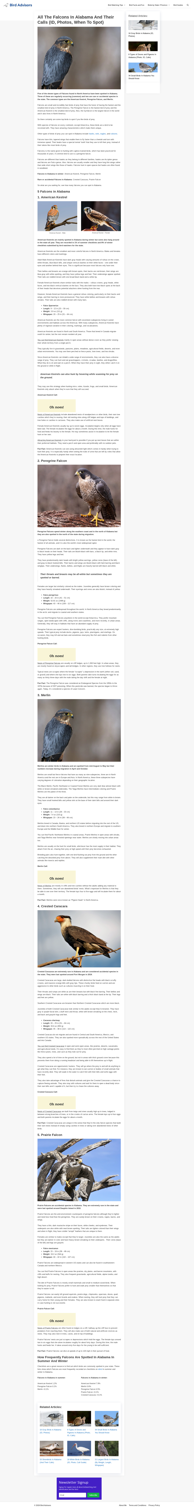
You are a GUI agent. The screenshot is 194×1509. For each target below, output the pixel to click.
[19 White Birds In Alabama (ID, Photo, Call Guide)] (79, 1455)
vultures (113, 134)
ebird (100, 1369)
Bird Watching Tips (115, 5)
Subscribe (93, 1495)
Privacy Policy (154, 1505)
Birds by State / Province (157, 5)
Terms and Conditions (137, 1505)
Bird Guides (178, 5)
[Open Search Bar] (188, 5)
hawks (91, 134)
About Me (123, 1505)
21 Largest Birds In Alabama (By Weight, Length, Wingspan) (107, 1462)
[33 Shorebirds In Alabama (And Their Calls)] (51, 1455)
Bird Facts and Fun (136, 5)
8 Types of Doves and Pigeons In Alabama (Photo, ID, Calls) (78, 1433)
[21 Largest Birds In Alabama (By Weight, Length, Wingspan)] (107, 1455)
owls (97, 134)
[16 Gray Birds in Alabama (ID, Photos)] (51, 1425)
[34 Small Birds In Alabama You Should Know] (107, 1425)
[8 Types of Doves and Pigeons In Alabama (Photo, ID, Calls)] (79, 1425)
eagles (103, 134)
